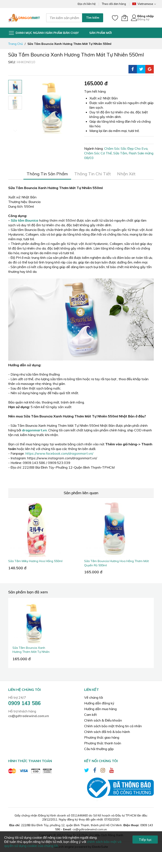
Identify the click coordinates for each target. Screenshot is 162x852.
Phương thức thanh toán (102, 743)
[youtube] (111, 771)
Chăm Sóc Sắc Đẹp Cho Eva (125, 148)
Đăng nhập (145, 16)
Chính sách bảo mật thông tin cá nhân (113, 726)
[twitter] (86, 771)
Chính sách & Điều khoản (103, 720)
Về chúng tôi (93, 697)
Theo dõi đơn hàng (114, 3)
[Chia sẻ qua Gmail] (149, 69)
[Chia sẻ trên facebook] (132, 69)
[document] (81, 842)
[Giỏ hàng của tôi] (125, 17)
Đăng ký (143, 19)
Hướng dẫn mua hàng (100, 709)
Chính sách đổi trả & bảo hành (107, 732)
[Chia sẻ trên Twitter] (141, 69)
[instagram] (103, 771)
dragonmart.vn (34, 430)
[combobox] (64, 17)
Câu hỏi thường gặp (99, 749)
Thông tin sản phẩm (47, 173)
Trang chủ (15, 44)
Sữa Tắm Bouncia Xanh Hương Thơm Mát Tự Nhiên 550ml (31, 652)
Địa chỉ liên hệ (87, 3)
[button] (15, 103)
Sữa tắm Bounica (24, 220)
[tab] (47, 174)
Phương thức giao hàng (101, 737)
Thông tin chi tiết (92, 173)
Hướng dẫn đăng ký (99, 703)
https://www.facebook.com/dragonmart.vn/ (59, 453)
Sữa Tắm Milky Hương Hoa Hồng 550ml (35, 561)
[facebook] (94, 771)
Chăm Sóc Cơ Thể (98, 153)
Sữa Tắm (120, 153)
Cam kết (90, 714)
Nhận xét (126, 173)
